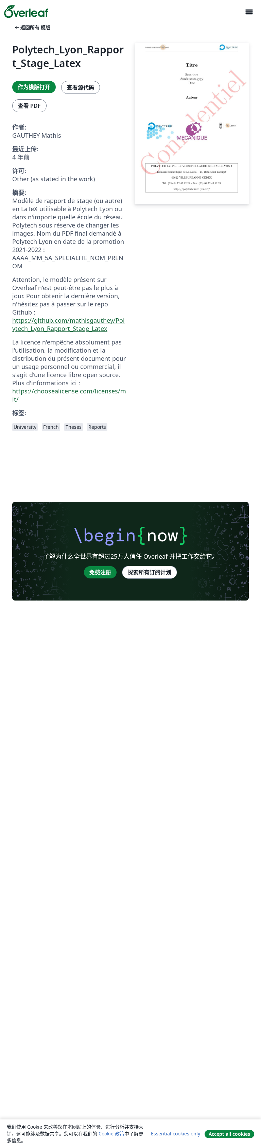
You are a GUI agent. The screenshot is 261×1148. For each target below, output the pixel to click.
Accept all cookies (229, 1134)
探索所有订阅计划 (149, 572)
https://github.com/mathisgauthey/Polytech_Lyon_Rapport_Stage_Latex (68, 324)
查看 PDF (29, 105)
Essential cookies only (175, 1133)
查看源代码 (80, 87)
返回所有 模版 (32, 27)
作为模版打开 (34, 87)
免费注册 (100, 572)
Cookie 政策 (111, 1133)
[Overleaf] (26, 11)
